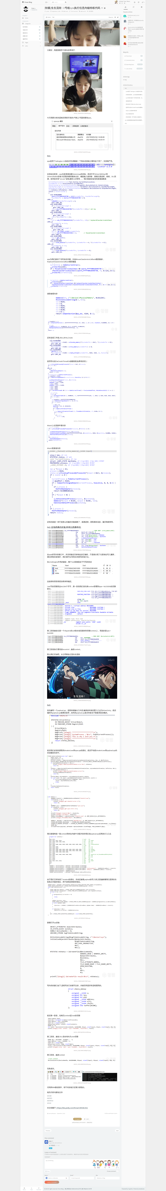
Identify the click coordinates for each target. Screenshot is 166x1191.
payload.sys (50, 1100)
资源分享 (31, 30)
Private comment (111, 1171)
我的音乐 (31, 33)
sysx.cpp (49, 1095)
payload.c (49, 1098)
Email (72, 1175)
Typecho (130, 1189)
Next (117, 1130)
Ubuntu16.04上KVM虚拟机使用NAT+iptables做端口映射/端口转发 (136, 29)
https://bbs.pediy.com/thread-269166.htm (72, 1108)
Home (49, 17)
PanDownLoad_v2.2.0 (133, 15)
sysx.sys (49, 1103)
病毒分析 (31, 36)
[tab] (125, 6)
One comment (74, 11)
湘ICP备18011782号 (87, 1189)
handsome (141, 1189)
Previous (48, 1130)
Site (97, 1175)
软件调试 (31, 27)
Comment (48, 1157)
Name (46, 1175)
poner (47, 11)
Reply (50, 1148)
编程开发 (31, 39)
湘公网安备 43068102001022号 (73, 1189)
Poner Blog (60, 1189)
